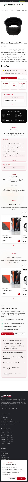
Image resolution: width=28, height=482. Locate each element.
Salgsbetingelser (5, 459)
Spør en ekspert (22, 78)
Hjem (2, 10)
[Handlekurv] (25, 4)
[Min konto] (22, 4)
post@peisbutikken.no (8, 419)
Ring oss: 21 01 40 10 (8, 334)
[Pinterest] (12, 408)
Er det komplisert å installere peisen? (13, 340)
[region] (14, 229)
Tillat (21, 478)
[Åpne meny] (2, 4)
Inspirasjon (3, 455)
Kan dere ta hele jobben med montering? (11, 368)
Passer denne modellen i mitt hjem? (13, 352)
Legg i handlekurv (9, 78)
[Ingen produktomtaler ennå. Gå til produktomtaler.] (4, 46)
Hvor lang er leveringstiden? (11, 363)
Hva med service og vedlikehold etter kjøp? (12, 373)
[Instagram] (16, 408)
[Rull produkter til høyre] (25, 212)
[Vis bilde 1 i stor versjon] (14, 26)
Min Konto (3, 451)
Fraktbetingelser (5, 457)
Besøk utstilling (20, 334)
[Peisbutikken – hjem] (6, 396)
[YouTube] (9, 408)
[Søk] (17, 4)
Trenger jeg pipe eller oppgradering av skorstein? (13, 357)
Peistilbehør (12, 10)
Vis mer (14, 104)
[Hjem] (9, 4)
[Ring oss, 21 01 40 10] (20, 4)
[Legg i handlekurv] (18, 241)
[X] (6, 408)
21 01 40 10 (5, 417)
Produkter (6, 10)
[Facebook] (2, 408)
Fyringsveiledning (5, 453)
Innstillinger (12, 478)
